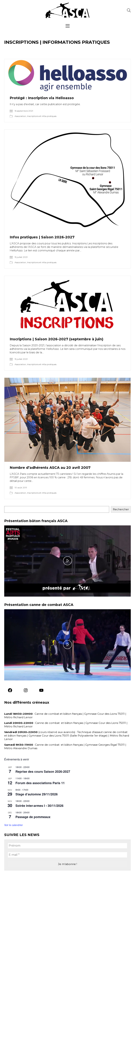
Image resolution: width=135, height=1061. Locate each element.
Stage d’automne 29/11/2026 (36, 794)
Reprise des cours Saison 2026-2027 (42, 771)
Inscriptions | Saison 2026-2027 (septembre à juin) (56, 339)
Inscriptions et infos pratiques (41, 116)
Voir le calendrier (13, 825)
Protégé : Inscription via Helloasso (42, 98)
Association (20, 116)
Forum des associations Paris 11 (40, 783)
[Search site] (129, 10)
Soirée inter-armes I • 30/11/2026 (39, 805)
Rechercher (121, 509)
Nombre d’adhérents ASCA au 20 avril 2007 (50, 468)
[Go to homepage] (67, 10)
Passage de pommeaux (32, 817)
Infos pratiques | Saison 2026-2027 (42, 237)
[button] (68, 25)
